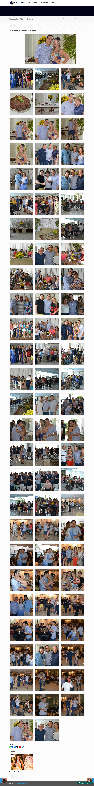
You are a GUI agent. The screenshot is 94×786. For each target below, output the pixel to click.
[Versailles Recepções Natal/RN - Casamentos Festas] (17, 3)
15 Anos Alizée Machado (16, 772)
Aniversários (70, 18)
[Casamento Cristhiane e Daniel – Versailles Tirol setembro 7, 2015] (90, 780)
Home (64, 18)
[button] (85, 783)
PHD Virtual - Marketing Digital (21, 783)
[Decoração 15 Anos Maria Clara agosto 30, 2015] (3, 780)
